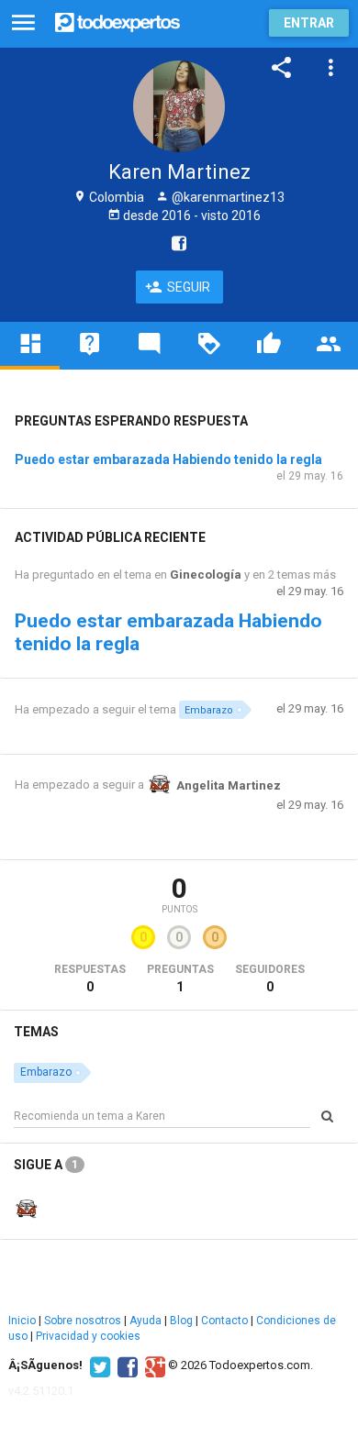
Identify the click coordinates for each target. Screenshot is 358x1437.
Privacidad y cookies (88, 1336)
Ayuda (145, 1320)
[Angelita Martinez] (26, 1207)
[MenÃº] (23, 23)
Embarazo (209, 710)
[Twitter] (97, 1365)
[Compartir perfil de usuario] (282, 68)
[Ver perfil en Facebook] (174, 243)
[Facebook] (125, 1365)
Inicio (22, 1320)
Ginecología (205, 574)
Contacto (224, 1320)
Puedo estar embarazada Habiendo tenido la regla (168, 459)
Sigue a (46, 1164)
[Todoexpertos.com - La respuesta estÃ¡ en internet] (117, 20)
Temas (36, 1031)
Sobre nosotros (82, 1320)
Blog (181, 1320)
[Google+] (152, 1365)
